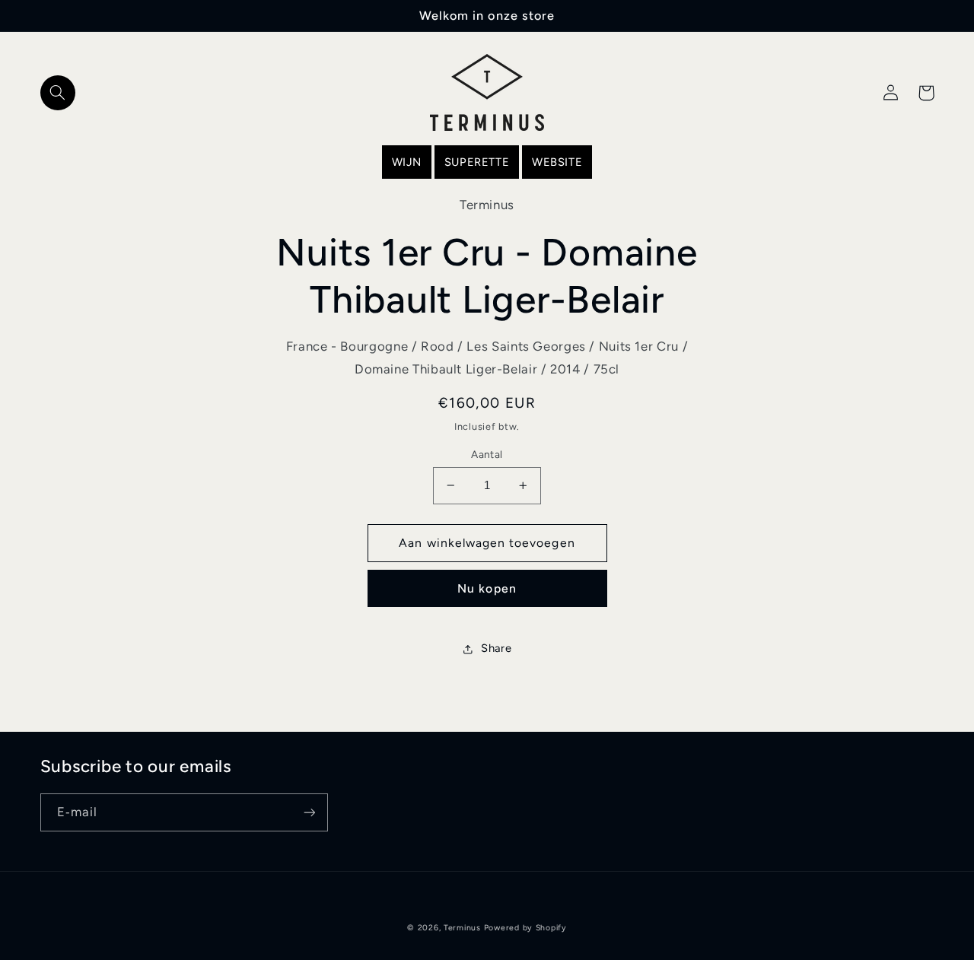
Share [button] (496, 648)
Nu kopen (486, 588)
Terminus (462, 928)
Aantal (487, 454)
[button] (57, 92)
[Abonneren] (308, 812)
